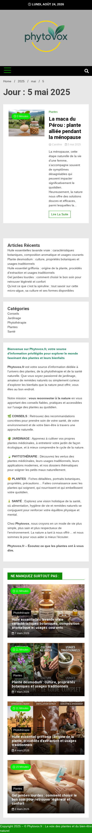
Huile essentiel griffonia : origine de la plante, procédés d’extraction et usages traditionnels (44, 741)
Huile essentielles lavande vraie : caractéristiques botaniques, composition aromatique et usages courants (45, 624)
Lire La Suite (59, 214)
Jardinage (14, 318)
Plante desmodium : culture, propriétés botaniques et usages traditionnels (43, 684)
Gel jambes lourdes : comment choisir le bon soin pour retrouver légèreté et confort (44, 799)
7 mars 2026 (21, 633)
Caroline (57, 144)
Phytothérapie (16, 322)
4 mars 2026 (21, 750)
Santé (11, 331)
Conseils (13, 313)
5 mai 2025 (74, 144)
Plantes (53, 111)
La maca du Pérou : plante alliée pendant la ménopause (65, 128)
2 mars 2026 (21, 809)
